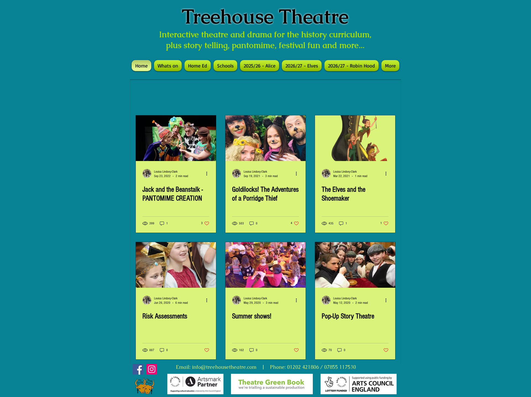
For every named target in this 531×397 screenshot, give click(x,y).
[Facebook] (138, 369)
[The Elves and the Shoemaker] (355, 138)
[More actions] (208, 173)
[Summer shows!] (265, 265)
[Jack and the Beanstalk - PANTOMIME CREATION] (176, 138)
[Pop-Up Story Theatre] (355, 265)
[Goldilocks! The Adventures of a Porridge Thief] (265, 138)
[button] (225, 65)
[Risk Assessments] (176, 265)
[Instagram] (151, 369)
